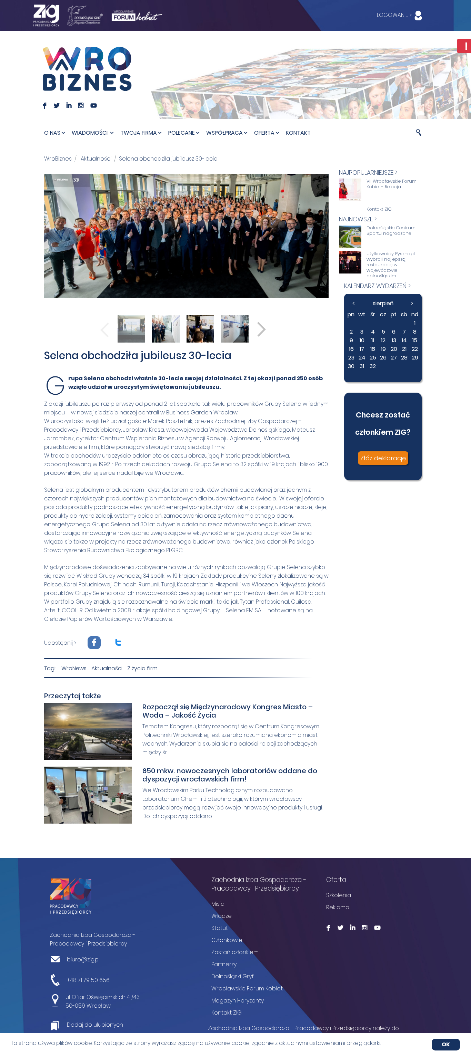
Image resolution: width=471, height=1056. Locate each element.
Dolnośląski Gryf (232, 976)
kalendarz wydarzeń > (377, 285)
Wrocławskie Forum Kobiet (247, 988)
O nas (52, 133)
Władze (221, 916)
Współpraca (224, 133)
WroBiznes (58, 159)
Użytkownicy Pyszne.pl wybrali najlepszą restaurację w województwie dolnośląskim (391, 265)
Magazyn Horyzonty (237, 1001)
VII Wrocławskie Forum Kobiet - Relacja (392, 184)
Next (261, 329)
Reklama (337, 907)
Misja (217, 904)
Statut (219, 928)
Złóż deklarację (383, 458)
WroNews (74, 668)
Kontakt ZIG (379, 209)
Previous (104, 329)
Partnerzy (224, 964)
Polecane (181, 133)
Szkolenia (338, 895)
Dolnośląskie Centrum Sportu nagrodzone (391, 230)
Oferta (264, 133)
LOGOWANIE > (395, 15)
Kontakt (298, 133)
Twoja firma (138, 133)
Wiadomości (90, 133)
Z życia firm (142, 668)
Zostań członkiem (235, 952)
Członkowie (226, 940)
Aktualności (96, 159)
